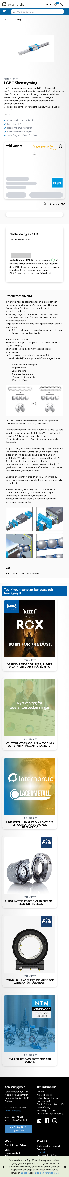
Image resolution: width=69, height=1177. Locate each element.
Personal (41, 1149)
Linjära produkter (13, 1153)
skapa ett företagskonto (47, 1173)
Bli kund (41, 1152)
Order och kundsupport (48, 1146)
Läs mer (8, 114)
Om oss (40, 1091)
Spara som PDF (57, 204)
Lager (7, 1150)
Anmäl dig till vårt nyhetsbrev (18, 1129)
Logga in (25, 1173)
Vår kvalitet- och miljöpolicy (50, 1113)
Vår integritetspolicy (46, 1110)
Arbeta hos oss (44, 1095)
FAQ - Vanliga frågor (47, 1155)
